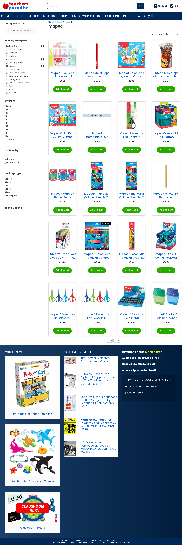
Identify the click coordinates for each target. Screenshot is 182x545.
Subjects (48, 16)
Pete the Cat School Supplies (32, 414)
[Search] (140, 6)
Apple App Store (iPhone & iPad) (141, 358)
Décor (62, 16)
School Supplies (27, 16)
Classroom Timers (32, 528)
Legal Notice (57, 542)
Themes (74, 16)
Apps (141, 16)
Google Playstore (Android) (138, 364)
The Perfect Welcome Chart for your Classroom (98, 359)
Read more (97, 270)
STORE (5, 16)
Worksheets (91, 16)
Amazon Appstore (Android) (139, 370)
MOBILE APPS (153, 352)
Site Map (65, 542)
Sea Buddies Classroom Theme (32, 481)
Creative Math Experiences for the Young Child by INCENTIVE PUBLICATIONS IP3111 (99, 401)
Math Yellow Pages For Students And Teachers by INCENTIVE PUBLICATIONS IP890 (98, 424)
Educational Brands (117, 16)
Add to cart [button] (62, 89)
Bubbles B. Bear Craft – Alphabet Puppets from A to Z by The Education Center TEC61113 (98, 378)
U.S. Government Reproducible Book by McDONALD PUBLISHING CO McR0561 (99, 447)
